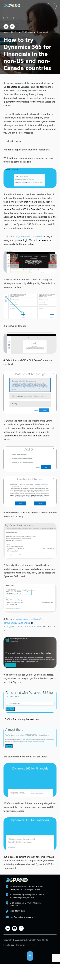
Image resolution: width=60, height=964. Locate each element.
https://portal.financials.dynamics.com (23, 626)
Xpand (17, 90)
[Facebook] (12, 26)
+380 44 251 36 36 (17, 911)
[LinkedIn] (6, 26)
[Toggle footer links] (32, 945)
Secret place (9, 944)
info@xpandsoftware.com (21, 916)
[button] (52, 6)
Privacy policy (22, 944)
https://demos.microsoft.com (27, 236)
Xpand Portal (42, 939)
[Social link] (7, 928)
